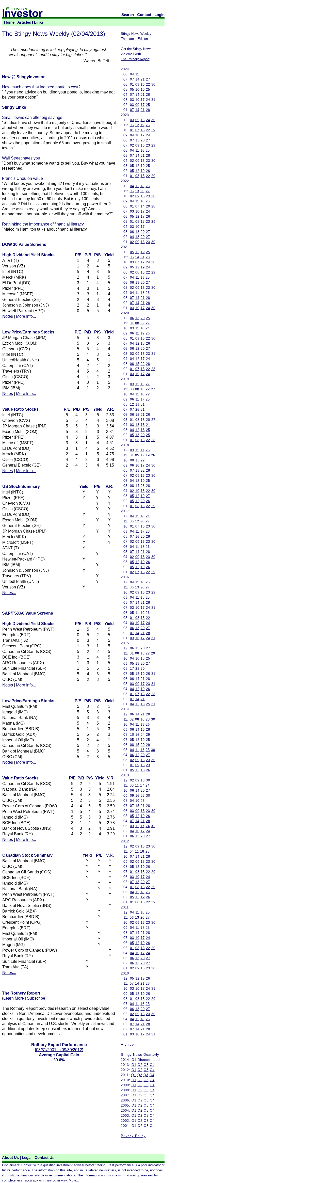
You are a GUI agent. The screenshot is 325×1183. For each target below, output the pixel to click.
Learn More (13, 998)
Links (39, 22)
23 (148, 145)
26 (148, 125)
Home (9, 22)
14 (137, 79)
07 (132, 79)
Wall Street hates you (21, 158)
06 (132, 191)
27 (148, 79)
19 (143, 89)
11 (137, 74)
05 (132, 89)
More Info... (26, 316)
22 (148, 84)
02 (132, 145)
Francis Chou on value (22, 178)
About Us (10, 1158)
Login (159, 15)
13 (137, 140)
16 (143, 84)
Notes (7, 316)
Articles (24, 22)
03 (132, 100)
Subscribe (36, 998)
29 (153, 130)
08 (137, 176)
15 (143, 130)
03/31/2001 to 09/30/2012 (59, 1050)
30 (153, 84)
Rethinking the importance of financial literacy (43, 224)
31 (153, 100)
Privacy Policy (133, 1136)
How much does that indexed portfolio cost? (41, 87)
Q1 (134, 1060)
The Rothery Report (135, 59)
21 (143, 79)
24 (148, 100)
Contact (144, 15)
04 (132, 74)
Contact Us (44, 1158)
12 (137, 125)
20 (143, 140)
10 (137, 89)
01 (132, 84)
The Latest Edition (134, 39)
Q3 (146, 1065)
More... (74, 1180)
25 (148, 89)
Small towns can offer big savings (32, 117)
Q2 (140, 1065)
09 (137, 84)
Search (127, 15)
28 (148, 95)
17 (143, 100)
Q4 (152, 1065)
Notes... (9, 592)
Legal (26, 1158)
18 (142, 186)
